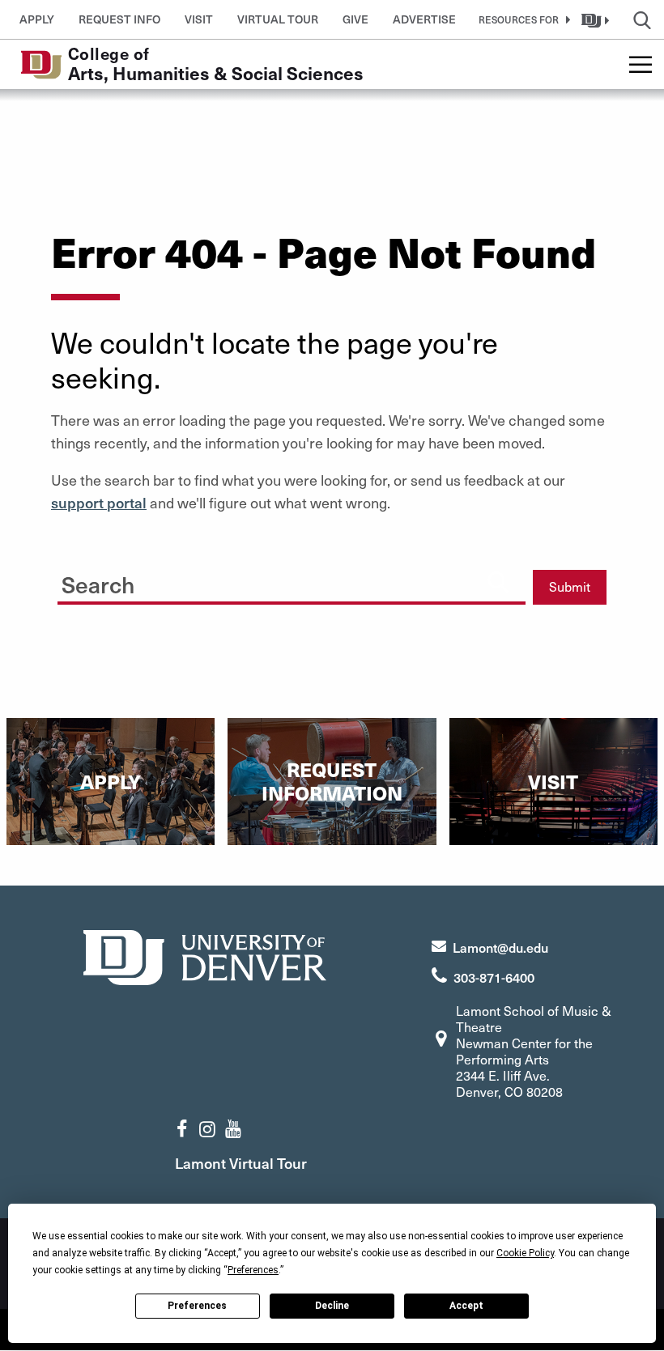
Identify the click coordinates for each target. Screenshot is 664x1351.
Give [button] (355, 19)
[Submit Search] (498, 581)
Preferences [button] (253, 1270)
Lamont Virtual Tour (241, 1163)
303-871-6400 (493, 977)
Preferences (197, 1305)
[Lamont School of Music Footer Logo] (204, 955)
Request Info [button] (119, 19)
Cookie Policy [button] (525, 1253)
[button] (521, 19)
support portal (99, 502)
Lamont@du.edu (500, 947)
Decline (332, 1305)
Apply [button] (36, 19)
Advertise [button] (424, 19)
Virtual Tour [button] (277, 19)
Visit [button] (199, 19)
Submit (569, 586)
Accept (466, 1305)
